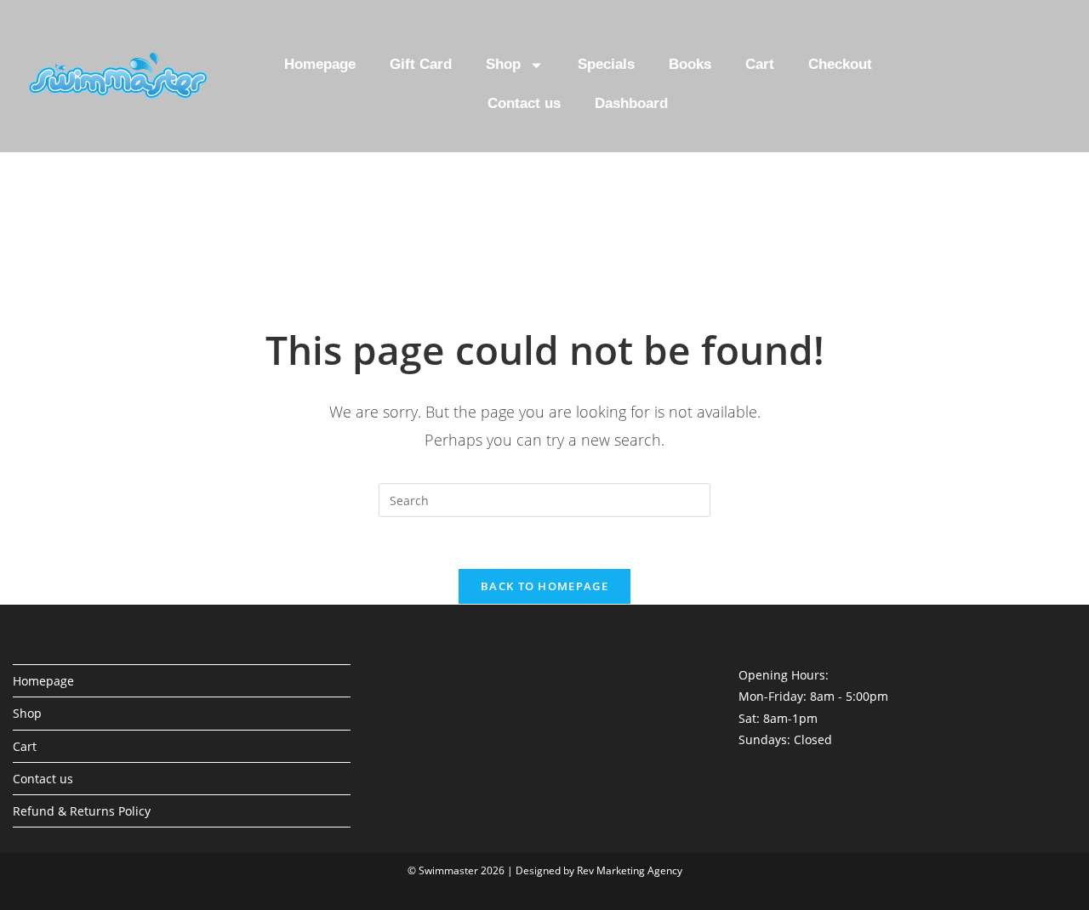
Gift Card (421, 64)
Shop (503, 64)
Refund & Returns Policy (82, 811)
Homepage (320, 64)
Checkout (840, 64)
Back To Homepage (544, 586)
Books (690, 64)
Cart (759, 64)
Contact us (524, 103)
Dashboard (631, 103)
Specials (606, 64)
